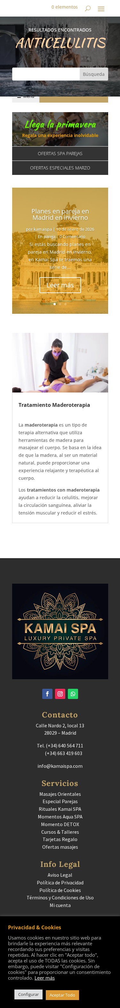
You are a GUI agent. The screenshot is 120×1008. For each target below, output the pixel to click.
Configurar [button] (28, 994)
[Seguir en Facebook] (47, 694)
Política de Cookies (60, 890)
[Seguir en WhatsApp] (73, 694)
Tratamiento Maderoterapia (54, 404)
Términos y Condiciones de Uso (60, 897)
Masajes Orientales (60, 794)
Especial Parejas (60, 801)
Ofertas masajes (60, 847)
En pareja (46, 236)
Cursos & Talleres (60, 832)
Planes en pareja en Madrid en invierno (60, 214)
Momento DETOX (60, 824)
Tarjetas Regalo (60, 839)
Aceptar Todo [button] (62, 995)
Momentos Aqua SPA (60, 816)
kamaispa (43, 229)
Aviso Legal (60, 875)
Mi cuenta (60, 905)
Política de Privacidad (60, 882)
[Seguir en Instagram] (60, 694)
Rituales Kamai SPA (60, 809)
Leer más (60, 285)
